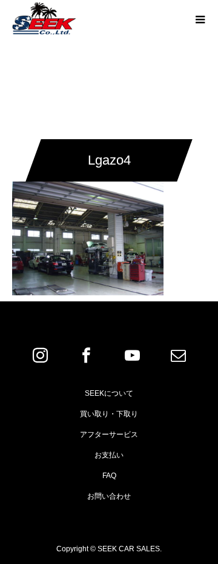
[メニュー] (200, 18)
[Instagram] (40, 356)
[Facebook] (86, 356)
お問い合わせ (109, 496)
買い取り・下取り (109, 414)
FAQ (109, 475)
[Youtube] (132, 356)
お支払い (109, 455)
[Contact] (178, 356)
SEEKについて (109, 393)
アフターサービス (109, 434)
